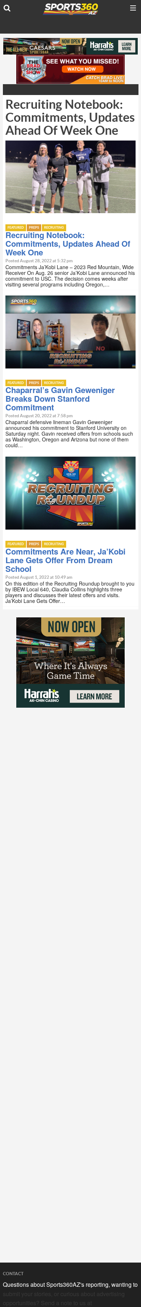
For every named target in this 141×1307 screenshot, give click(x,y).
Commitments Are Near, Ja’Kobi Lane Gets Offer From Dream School (65, 559)
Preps (34, 227)
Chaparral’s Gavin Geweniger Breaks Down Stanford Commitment (60, 398)
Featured (16, 227)
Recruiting (54, 227)
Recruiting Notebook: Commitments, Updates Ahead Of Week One (67, 243)
